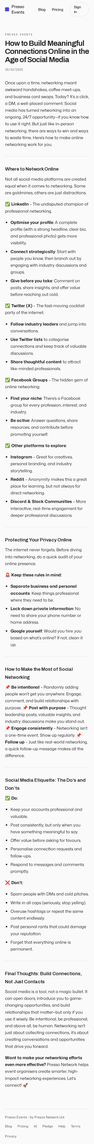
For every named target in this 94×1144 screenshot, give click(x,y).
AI (35, 1126)
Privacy (11, 1136)
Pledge (47, 1126)
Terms (75, 1126)
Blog (41, 9)
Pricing (57, 9)
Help (61, 1126)
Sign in (77, 9)
